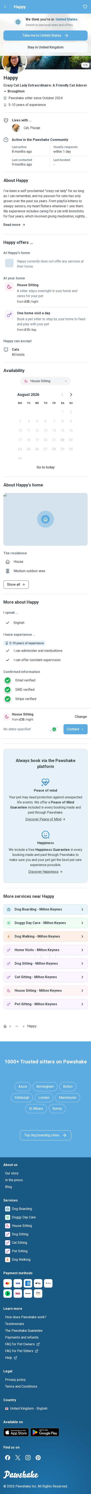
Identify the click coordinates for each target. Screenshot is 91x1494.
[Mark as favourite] (85, 7)
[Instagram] (28, 1457)
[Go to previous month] (62, 394)
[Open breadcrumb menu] (17, 1026)
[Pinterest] (38, 1457)
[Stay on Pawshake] (54, 729)
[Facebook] (7, 1457)
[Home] (5, 1026)
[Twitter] (18, 1457)
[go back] (5, 7)
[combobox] (45, 381)
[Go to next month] (71, 394)
